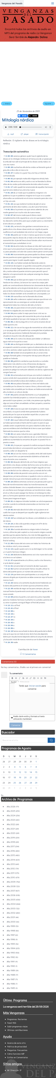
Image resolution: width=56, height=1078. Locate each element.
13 (25, 772)
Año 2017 (13, 846)
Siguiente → (49, 104)
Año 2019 (13, 837)
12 (20, 772)
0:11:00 (9, 544)
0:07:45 (9, 420)
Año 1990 (12, 966)
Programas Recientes (17, 1019)
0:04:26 (9, 299)
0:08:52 (9, 462)
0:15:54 (9, 625)
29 (36, 782)
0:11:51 (9, 566)
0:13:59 (9, 611)
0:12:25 (9, 583)
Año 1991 (12, 961)
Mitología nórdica (18, 119)
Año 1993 (13, 952)
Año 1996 (12, 939)
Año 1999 (12, 926)
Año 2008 (13, 886)
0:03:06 (9, 255)
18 (15, 777)
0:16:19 (9, 631)
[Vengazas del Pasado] (28, 22)
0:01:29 (9, 193)
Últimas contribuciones (17, 1030)
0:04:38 (9, 308)
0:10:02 (9, 510)
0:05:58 (9, 353)
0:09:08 (9, 473)
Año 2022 (13, 824)
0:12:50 (9, 597)
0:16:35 (9, 642)
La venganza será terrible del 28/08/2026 (26, 1006)
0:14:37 (9, 617)
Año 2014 (13, 859)
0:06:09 (9, 361)
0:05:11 (9, 328)
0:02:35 (9, 235)
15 (36, 772)
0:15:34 (9, 620)
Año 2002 (13, 912)
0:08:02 (9, 434)
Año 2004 (13, 904)
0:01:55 (9, 210)
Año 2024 (13, 815)
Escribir (14, 682)
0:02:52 (9, 246)
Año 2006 (13, 895)
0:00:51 (9, 179)
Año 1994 (13, 948)
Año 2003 (13, 908)
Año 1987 (12, 979)
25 (15, 782)
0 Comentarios (29, 654)
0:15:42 (9, 623)
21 (31, 777)
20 (25, 777)
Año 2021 (13, 828)
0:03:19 (9, 263)
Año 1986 (12, 983)
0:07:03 (9, 395)
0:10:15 (9, 518)
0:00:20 (9, 167)
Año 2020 (13, 833)
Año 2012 (13, 868)
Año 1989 (12, 970)
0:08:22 (9, 445)
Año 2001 (13, 917)
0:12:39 (9, 589)
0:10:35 (9, 529)
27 (25, 782)
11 (15, 772)
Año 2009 (13, 881)
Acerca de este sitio (16, 1043)
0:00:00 (9, 156)
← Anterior (6, 104)
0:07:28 (9, 409)
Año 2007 (13, 890)
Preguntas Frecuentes (17, 1050)
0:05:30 (9, 339)
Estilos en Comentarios (17, 1057)
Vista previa (24, 682)
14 (31, 772)
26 (20, 782)
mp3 (12, 134)
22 (36, 777)
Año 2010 (13, 877)
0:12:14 (9, 575)
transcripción (44, 134)
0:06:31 (9, 375)
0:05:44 (9, 344)
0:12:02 (9, 569)
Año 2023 (13, 819)
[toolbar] (32, 678)
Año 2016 (13, 850)
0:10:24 (9, 524)
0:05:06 (9, 322)
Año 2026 (13, 806)
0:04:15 (9, 297)
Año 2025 (13, 811)
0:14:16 (9, 614)
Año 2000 (13, 921)
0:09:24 (9, 482)
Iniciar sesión (35, 685)
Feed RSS (11, 1022)
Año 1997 (12, 935)
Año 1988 (12, 974)
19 (20, 777)
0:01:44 (9, 204)
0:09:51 (9, 501)
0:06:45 (9, 384)
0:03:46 (9, 280)
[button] (52, 3)
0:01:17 (9, 187)
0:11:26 (9, 555)
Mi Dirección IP (14, 1070)
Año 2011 (13, 873)
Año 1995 (12, 943)
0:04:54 (9, 313)
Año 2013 (13, 864)
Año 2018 (13, 842)
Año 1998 (13, 930)
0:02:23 (9, 227)
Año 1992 (12, 957)
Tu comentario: (16, 673)
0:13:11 (9, 606)
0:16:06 (9, 628)
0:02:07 (9, 215)
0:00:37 (9, 173)
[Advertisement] (28, 70)
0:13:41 (9, 608)
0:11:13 (9, 549)
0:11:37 (9, 560)
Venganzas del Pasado (12, 3)
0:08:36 (9, 454)
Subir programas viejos (17, 1026)
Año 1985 (12, 988)
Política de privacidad (17, 1046)
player (26, 134)
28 (31, 782)
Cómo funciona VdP (15, 1053)
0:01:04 (9, 182)
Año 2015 (13, 855)
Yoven (35, 649)
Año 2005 (13, 899)
